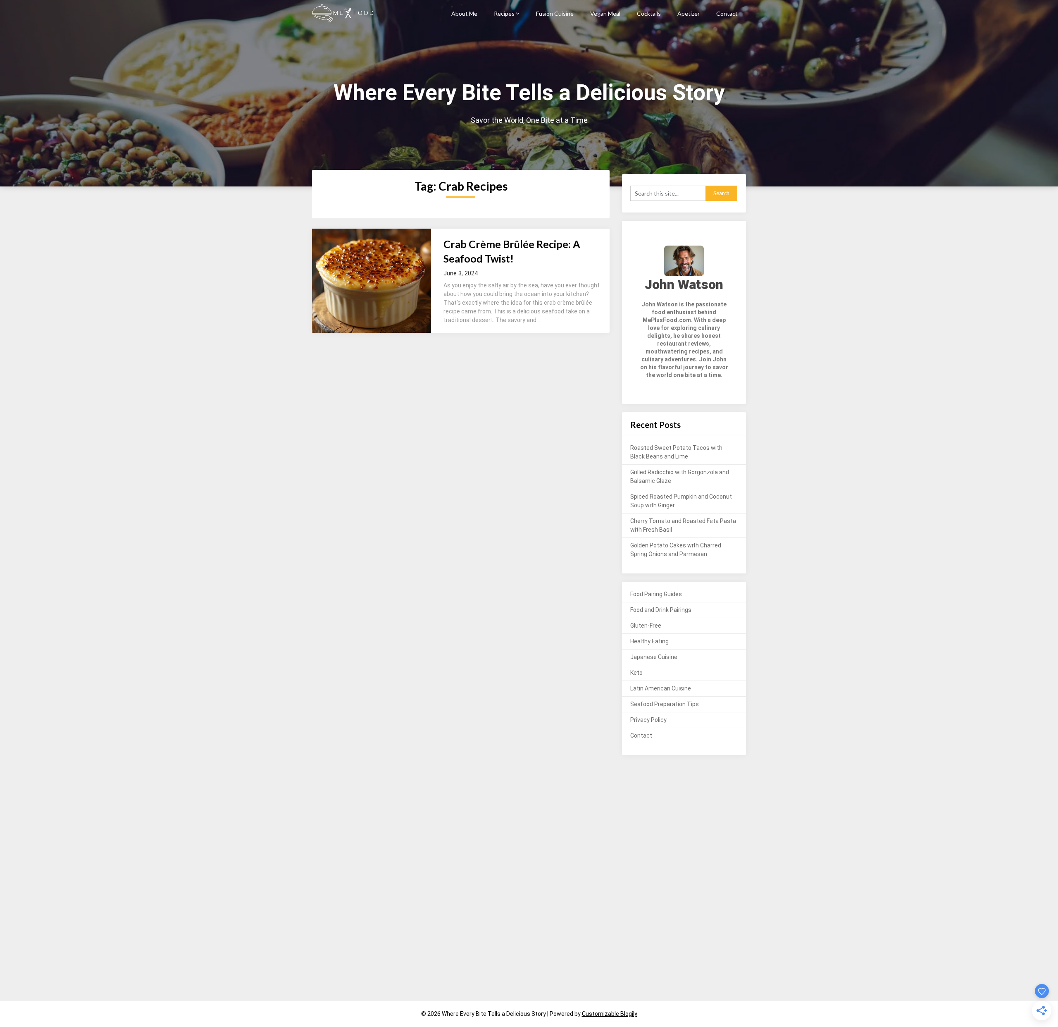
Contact (727, 13)
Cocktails (649, 13)
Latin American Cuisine (660, 688)
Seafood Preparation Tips (664, 704)
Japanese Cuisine (653, 657)
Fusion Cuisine (555, 13)
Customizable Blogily (609, 1013)
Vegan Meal (605, 13)
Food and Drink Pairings (660, 610)
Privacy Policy (648, 720)
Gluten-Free (645, 625)
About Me (464, 13)
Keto (636, 672)
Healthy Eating (649, 641)
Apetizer (688, 13)
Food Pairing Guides (656, 594)
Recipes (504, 13)
